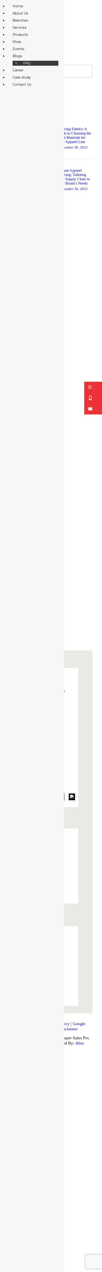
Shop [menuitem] (17, 42)
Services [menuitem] (19, 27)
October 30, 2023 (74, 147)
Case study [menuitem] (22, 77)
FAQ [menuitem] (27, 63)
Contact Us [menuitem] (22, 84)
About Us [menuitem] (20, 13)
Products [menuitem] (20, 34)
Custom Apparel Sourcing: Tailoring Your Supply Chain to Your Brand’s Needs (73, 176)
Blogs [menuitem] (17, 56)
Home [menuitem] (18, 6)
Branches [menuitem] (20, 20)
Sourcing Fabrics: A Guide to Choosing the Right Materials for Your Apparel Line (74, 135)
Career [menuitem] (18, 70)
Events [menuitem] (18, 49)
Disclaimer (68, 1028)
